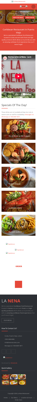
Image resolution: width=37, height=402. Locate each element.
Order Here (18, 400)
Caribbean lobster (15, 208)
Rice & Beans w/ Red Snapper (19, 136)
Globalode (14, 363)
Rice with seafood (15, 232)
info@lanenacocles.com (12, 342)
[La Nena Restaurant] (18, 1)
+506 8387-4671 (18, 346)
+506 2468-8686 (9, 339)
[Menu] (4, 7)
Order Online (25, 17)
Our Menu (8, 320)
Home (6, 398)
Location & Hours (26, 398)
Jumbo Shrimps (14, 160)
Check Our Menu (13, 17)
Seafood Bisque (14, 184)
